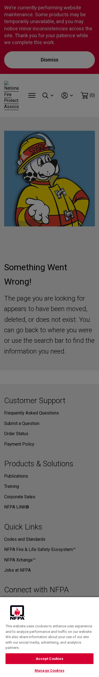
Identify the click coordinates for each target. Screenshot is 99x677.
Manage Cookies (49, 670)
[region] (49, 636)
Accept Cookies (50, 659)
